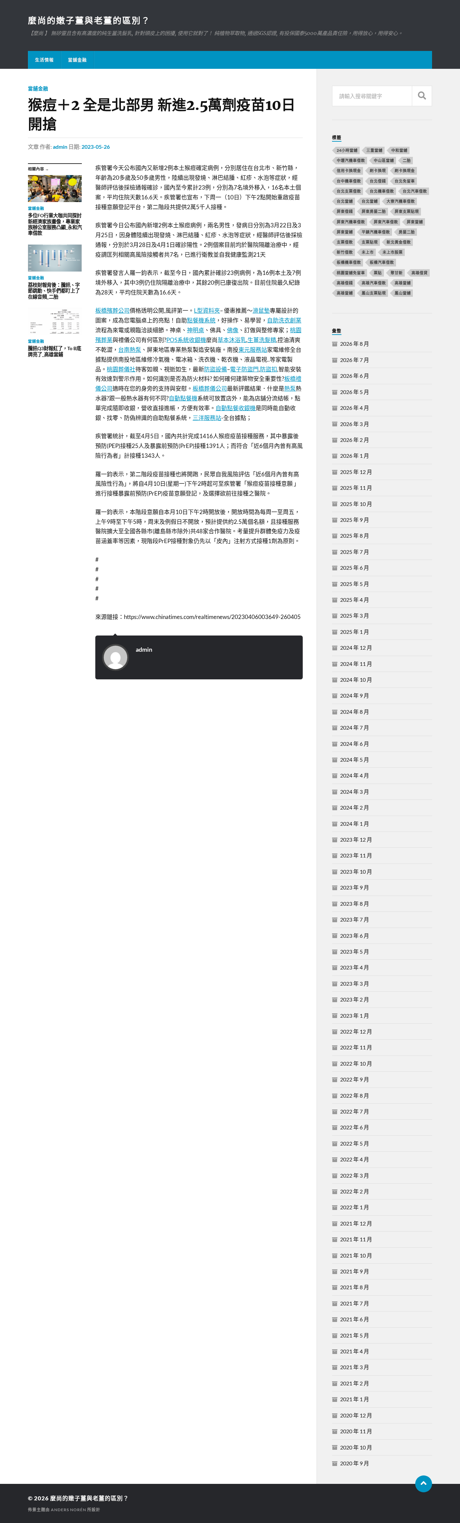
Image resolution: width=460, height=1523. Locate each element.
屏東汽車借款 (386, 222)
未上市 (368, 252)
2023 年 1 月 (354, 1015)
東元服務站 (252, 349)
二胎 (407, 160)
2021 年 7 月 (354, 1303)
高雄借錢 (345, 283)
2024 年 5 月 (354, 759)
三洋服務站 (207, 417)
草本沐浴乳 (232, 339)
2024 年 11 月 (356, 663)
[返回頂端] (423, 1483)
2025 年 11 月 (356, 487)
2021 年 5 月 (354, 1335)
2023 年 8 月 (354, 903)
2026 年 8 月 (354, 343)
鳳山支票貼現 (374, 293)
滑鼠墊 (261, 310)
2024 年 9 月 (354, 695)
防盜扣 (268, 369)
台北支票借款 (349, 191)
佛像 (232, 330)
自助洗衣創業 (284, 320)
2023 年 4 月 (354, 967)
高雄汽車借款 (374, 283)
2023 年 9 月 (354, 887)
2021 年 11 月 (356, 1239)
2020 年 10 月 (356, 1447)
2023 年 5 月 (354, 951)
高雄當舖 (403, 283)
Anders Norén (68, 1509)
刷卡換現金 (405, 170)
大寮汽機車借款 (401, 201)
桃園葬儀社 (121, 369)
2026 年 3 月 (354, 424)
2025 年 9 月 (354, 519)
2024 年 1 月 (354, 823)
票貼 (378, 273)
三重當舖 (374, 150)
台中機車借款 (349, 181)
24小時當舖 (347, 150)
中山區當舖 (384, 160)
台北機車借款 (382, 191)
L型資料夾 (207, 310)
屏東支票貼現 (407, 211)
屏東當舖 (415, 222)
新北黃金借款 (399, 242)
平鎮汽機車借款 (376, 232)
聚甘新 (397, 273)
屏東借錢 (345, 211)
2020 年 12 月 (356, 1415)
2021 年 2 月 (354, 1383)
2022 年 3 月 (354, 1175)
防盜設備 (215, 369)
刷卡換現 (378, 170)
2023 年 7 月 (354, 919)
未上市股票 (393, 252)
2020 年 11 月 (356, 1431)
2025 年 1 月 (354, 631)
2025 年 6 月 (354, 567)
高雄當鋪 (345, 293)
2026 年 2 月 (354, 439)
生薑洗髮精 (262, 339)
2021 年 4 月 (354, 1351)
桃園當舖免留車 (351, 273)
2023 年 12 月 (356, 839)
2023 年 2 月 (354, 999)
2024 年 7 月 (354, 727)
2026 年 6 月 (354, 375)
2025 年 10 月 (356, 504)
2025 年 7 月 (354, 551)
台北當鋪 (370, 201)
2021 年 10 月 (356, 1255)
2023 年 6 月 (354, 935)
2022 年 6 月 (354, 1127)
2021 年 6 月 (354, 1319)
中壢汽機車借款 (351, 160)
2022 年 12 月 (356, 1031)
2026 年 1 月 (354, 455)
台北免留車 (405, 181)
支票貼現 (370, 242)
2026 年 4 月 (354, 407)
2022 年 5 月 (354, 1143)
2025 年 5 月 (354, 584)
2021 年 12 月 (356, 1223)
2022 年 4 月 (354, 1159)
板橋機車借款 (349, 262)
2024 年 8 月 (354, 711)
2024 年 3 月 (354, 791)
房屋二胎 (407, 232)
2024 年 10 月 (356, 679)
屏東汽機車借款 (351, 222)
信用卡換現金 (349, 170)
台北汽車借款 (415, 191)
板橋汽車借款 (382, 262)
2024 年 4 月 (354, 775)
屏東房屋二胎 (374, 211)
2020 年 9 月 (354, 1463)
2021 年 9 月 (354, 1271)
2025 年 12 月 (356, 472)
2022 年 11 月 (356, 1047)
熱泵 (290, 388)
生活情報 (44, 59)
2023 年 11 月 (356, 855)
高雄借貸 (420, 273)
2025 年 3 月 (354, 615)
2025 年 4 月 (354, 599)
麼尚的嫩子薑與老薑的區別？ (89, 20)
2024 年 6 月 (354, 743)
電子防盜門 (244, 369)
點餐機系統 (201, 320)
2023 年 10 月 (356, 871)
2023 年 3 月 (354, 983)
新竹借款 (345, 252)
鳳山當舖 (403, 293)
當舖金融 (77, 59)
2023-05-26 (95, 146)
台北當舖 (345, 201)
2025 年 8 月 (354, 535)
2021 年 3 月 (354, 1367)
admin (60, 146)
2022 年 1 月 (354, 1207)
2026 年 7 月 (354, 360)
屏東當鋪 (345, 232)
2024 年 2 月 (354, 807)
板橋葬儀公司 (210, 388)
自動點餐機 (183, 398)
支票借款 (345, 242)
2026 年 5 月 (354, 392)
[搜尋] (422, 96)
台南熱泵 (129, 349)
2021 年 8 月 (354, 1287)
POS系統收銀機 (186, 339)
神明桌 (195, 330)
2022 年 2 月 (354, 1191)
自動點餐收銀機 (236, 408)
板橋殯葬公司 (112, 310)
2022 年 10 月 (356, 1063)
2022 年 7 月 (354, 1111)
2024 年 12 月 (356, 647)
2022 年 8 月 (354, 1095)
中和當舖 (399, 150)
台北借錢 (378, 181)
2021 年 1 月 (354, 1399)
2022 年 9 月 (354, 1079)
